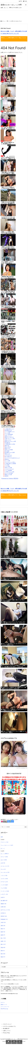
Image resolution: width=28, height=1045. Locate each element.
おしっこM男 (7, 433)
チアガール (4, 881)
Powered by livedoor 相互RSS (9, 478)
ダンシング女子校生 (9, 473)
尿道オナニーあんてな (9, 437)
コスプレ (4, 878)
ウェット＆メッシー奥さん (10, 462)
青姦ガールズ (7, 453)
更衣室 (4, 916)
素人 (3, 938)
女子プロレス (5, 910)
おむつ (4, 859)
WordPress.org (4, 1008)
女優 (3, 906)
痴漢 (3, 931)
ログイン (3, 1002)
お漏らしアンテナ (8, 435)
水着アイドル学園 (8, 467)
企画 (3, 897)
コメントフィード (5, 1006)
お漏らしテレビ (8, 439)
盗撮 (3, 935)
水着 (3, 922)
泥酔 (3, 925)
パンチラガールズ (8, 455)
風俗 (3, 950)
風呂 (3, 953)
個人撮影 (4, 900)
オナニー (4, 856)
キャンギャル (5, 872)
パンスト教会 (7, 466)
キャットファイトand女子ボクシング (12, 457)
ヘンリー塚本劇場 (8, 470)
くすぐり (4, 875)
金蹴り (3, 941)
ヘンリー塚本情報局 (9, 434)
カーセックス (5, 866)
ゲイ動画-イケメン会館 (9, 471)
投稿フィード (4, 1004)
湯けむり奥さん (8, 446)
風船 (3, 956)
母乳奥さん (7, 459)
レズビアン (4, 894)
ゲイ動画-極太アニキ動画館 (10, 463)
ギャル (3, 869)
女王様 (3, 913)
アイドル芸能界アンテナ (10, 431)
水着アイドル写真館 (9, 449)
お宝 (3, 863)
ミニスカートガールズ (9, 469)
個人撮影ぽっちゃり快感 (10, 452)
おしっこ (3, 848)
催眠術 (3, 903)
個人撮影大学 (7, 442)
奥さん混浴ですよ (8, 456)
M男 (2, 837)
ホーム (3, 21)
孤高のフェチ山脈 (8, 474)
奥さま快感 (7, 451)
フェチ (4, 888)
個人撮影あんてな (8, 430)
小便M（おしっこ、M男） (10, 438)
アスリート (4, 842)
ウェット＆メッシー (7, 845)
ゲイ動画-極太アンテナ (9, 428)
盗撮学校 (6, 475)
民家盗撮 (4, 919)
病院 (3, 928)
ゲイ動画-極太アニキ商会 (10, 444)
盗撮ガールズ (7, 448)
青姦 (3, 947)
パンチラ (4, 885)
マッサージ (5, 891)
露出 (3, 944)
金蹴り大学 (7, 445)
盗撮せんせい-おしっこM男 (10, 441)
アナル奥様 (7, 464)
